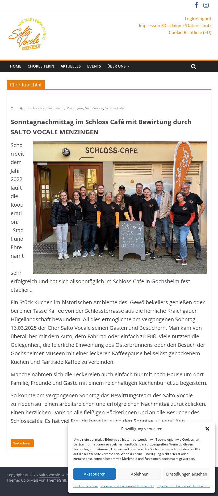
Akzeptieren (95, 474)
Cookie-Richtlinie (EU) (190, 32)
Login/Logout (198, 19)
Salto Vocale (94, 108)
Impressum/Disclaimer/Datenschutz (127, 486)
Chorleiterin (41, 66)
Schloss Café (114, 108)
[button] (207, 428)
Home (15, 66)
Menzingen (74, 108)
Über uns (116, 66)
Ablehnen (139, 474)
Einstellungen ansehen (186, 474)
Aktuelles (71, 66)
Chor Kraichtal (34, 108)
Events (94, 66)
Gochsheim (56, 108)
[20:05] (13, 108)
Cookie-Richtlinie (85, 486)
